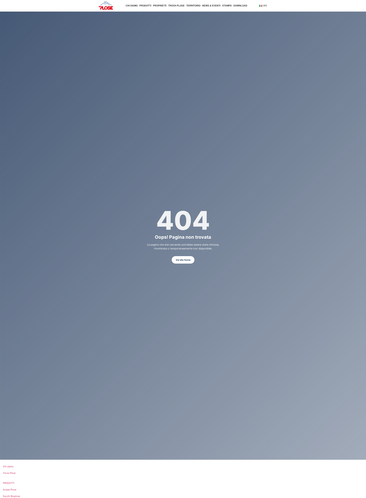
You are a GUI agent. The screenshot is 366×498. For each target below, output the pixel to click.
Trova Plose (176, 5)
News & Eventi (211, 5)
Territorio (193, 5)
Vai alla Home (183, 259)
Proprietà (160, 5)
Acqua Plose (9, 489)
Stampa (227, 5)
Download (240, 5)
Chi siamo (132, 5)
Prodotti (145, 5)
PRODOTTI (8, 483)
